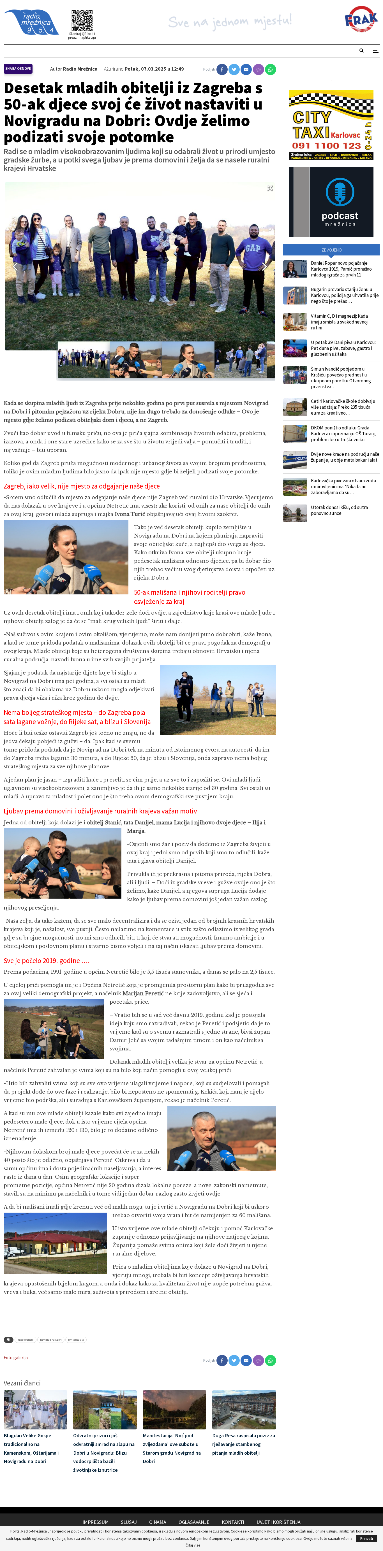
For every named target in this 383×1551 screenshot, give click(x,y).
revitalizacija (76, 1339)
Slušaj (129, 1522)
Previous (13, 266)
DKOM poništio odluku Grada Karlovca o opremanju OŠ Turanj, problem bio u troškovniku (343, 434)
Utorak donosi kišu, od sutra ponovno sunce (339, 510)
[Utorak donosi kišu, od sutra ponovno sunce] (295, 513)
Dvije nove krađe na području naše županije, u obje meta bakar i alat (345, 457)
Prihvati (366, 1538)
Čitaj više (193, 1545)
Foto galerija (16, 1357)
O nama (157, 1522)
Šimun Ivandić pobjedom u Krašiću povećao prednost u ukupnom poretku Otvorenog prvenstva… (341, 378)
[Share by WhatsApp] (270, 69)
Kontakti (233, 1522)
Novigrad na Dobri (51, 1339)
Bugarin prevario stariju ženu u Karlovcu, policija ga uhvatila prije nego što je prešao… (345, 295)
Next (266, 266)
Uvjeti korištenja (279, 1522)
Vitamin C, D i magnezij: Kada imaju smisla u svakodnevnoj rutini (339, 322)
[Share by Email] (246, 69)
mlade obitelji (25, 1339)
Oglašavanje (194, 1522)
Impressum (95, 1522)
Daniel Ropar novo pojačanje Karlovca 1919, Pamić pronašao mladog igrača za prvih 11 (341, 269)
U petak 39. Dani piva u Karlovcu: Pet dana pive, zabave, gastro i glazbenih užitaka (343, 348)
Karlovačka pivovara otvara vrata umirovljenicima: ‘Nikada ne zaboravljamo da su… (343, 487)
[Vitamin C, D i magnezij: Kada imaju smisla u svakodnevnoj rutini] (295, 322)
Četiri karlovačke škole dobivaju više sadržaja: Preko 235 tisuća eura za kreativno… (343, 407)
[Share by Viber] (258, 69)
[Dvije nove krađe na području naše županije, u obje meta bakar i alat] (295, 460)
